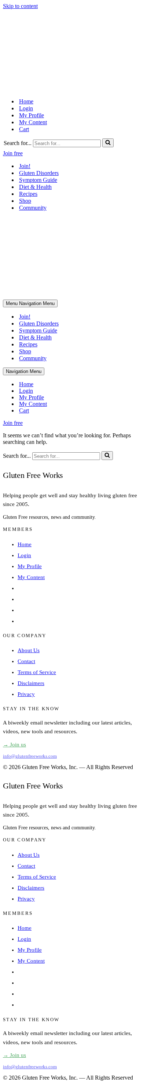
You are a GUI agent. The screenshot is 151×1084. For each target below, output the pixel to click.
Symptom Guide (38, 180)
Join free (13, 153)
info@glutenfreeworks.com (30, 756)
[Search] (108, 142)
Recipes (28, 194)
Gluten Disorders (39, 173)
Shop (25, 201)
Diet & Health (35, 187)
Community (33, 208)
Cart (24, 129)
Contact (26, 661)
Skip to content (20, 6)
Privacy (26, 694)
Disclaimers (31, 683)
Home (26, 101)
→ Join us (14, 745)
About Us (29, 650)
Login (26, 108)
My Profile (31, 115)
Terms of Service (37, 672)
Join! (24, 166)
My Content (33, 122)
